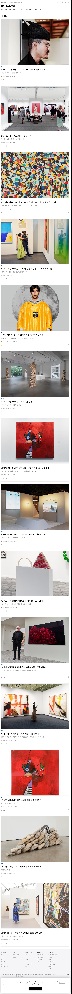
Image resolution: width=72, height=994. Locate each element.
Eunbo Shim (6, 474)
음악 (19, 9)
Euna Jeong (6, 76)
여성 (26, 957)
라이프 (26, 959)
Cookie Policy (28, 976)
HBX (38, 962)
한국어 (67, 974)
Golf (26, 962)
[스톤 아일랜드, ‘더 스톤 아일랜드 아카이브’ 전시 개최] (35, 308)
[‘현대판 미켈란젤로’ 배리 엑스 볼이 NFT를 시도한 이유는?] (35, 640)
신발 (6, 9)
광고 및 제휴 (51, 964)
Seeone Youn (6, 342)
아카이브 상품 (28, 964)
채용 (49, 959)
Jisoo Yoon (5, 142)
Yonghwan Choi (6, 740)
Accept (35, 989)
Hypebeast (40, 955)
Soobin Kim (5, 873)
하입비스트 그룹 (52, 955)
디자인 (14, 9)
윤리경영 (50, 966)
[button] (39, 79)
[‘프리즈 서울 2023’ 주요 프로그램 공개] (35, 374)
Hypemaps (40, 957)
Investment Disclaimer (38, 976)
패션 (2, 9)
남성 (26, 955)
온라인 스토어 (37, 9)
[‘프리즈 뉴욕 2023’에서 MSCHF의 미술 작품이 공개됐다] (35, 573)
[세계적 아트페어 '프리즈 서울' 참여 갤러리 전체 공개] (35, 905)
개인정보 (22, 976)
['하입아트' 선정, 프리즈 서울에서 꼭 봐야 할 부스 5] (35, 839)
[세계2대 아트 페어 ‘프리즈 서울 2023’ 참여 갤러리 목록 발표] (35, 441)
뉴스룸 (50, 957)
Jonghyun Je (6, 408)
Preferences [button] (35, 984)
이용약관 (17, 976)
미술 (10, 9)
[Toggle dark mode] (65, 6)
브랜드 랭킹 (16, 955)
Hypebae (39, 959)
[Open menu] (68, 6)
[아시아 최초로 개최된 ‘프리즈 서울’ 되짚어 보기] (35, 706)
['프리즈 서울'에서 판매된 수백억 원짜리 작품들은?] (35, 773)
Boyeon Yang (6, 275)
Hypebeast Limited (8, 974)
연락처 (50, 969)
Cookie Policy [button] (62, 983)
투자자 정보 (51, 962)
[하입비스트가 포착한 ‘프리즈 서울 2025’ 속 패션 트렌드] (35, 42)
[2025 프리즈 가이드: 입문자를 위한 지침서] (35, 108)
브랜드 (30, 9)
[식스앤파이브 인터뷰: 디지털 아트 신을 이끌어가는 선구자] (35, 507)
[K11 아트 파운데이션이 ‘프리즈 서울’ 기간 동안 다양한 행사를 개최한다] (35, 175)
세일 (26, 966)
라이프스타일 (24, 9)
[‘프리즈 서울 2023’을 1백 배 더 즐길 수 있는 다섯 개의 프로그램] (35, 241)
